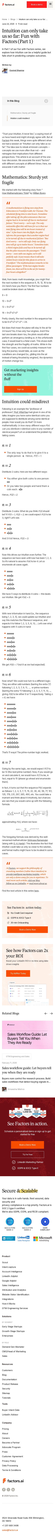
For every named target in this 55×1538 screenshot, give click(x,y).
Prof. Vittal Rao (21, 412)
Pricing (5, 1429)
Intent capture (9, 1267)
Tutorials (6, 1398)
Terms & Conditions (11, 1470)
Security (6, 1388)
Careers (6, 1438)
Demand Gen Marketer (13, 1347)
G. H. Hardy (18, 843)
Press (5, 1452)
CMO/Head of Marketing (14, 1351)
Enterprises (7, 1335)
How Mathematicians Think (15, 193)
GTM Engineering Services (15, 1308)
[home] (8, 4)
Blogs (13, 19)
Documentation (9, 1379)
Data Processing (10, 1465)
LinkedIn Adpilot (10, 1276)
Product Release (10, 1384)
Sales (4, 1356)
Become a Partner (11, 1442)
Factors (5, 140)
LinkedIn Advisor (10, 1414)
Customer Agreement (12, 1456)
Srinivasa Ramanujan (38, 840)
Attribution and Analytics (14, 1290)
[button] (50, 4)
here (36, 891)
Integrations (8, 1299)
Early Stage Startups (12, 1326)
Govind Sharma (16, 70)
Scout (5, 1262)
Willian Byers (39, 193)
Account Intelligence (12, 1271)
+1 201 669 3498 (10, 1525)
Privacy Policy (9, 1461)
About (5, 1433)
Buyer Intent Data (10, 1410)
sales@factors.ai (10, 1530)
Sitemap (6, 1393)
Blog (4, 1375)
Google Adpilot (9, 1280)
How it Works (8, 1303)
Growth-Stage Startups (13, 1331)
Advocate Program (11, 1447)
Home (4, 19)
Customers (7, 1370)
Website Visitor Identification (15, 1294)
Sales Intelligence (10, 1285)
